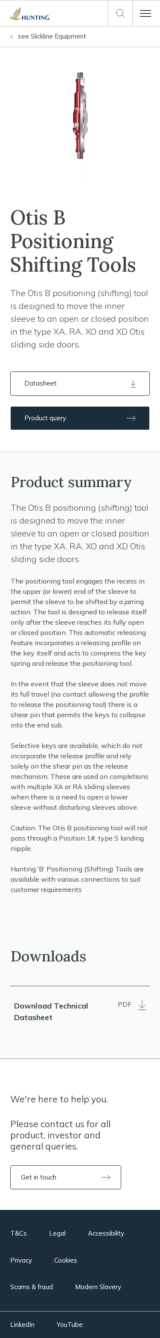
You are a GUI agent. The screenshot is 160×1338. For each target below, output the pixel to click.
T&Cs (18, 1233)
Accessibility (106, 1233)
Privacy (21, 1260)
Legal (57, 1233)
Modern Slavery (98, 1287)
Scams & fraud (31, 1287)
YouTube (70, 1324)
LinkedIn (22, 1324)
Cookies (65, 1260)
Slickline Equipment (52, 36)
